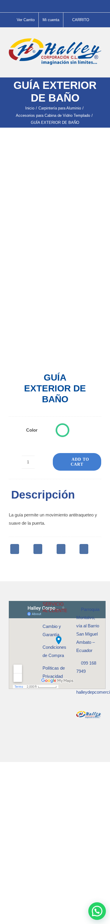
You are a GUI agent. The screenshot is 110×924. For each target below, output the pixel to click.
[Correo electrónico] (84, 549)
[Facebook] (15, 549)
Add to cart (80, 462)
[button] (62, 430)
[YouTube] (94, 738)
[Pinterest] (61, 549)
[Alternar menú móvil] (99, 68)
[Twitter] (38, 549)
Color (32, 430)
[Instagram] (86, 738)
